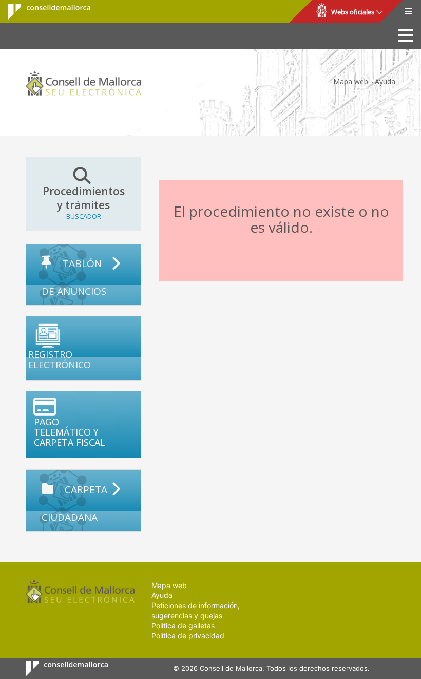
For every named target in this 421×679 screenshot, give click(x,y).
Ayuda (385, 81)
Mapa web (350, 81)
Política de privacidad (187, 635)
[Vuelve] (168, 170)
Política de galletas (183, 625)
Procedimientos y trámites (84, 202)
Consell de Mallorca (43, 12)
